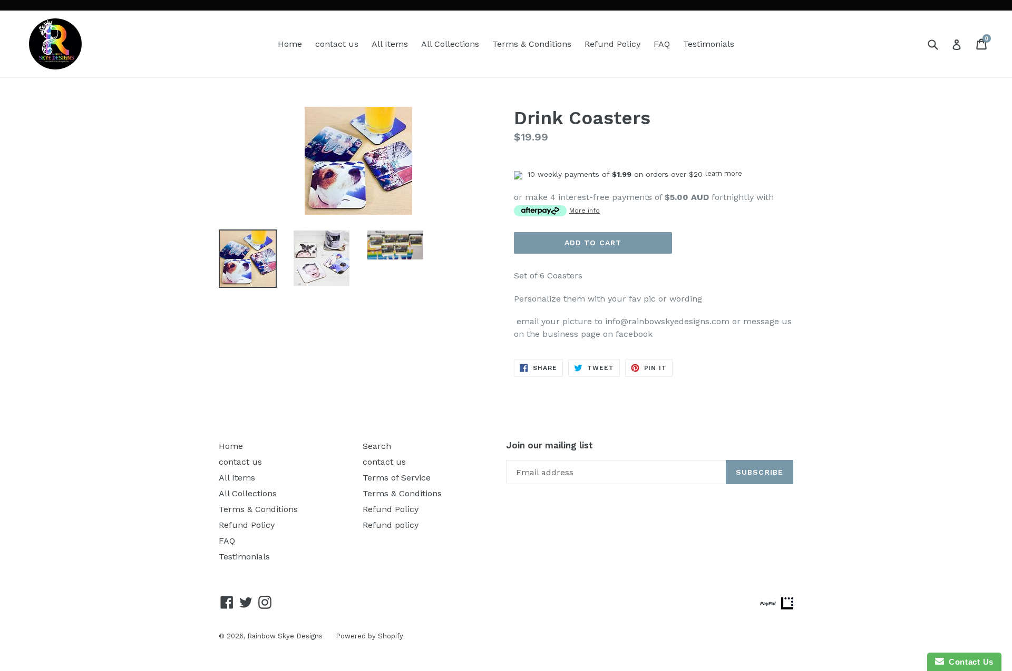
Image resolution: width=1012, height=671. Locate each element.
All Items (390, 44)
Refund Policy (612, 44)
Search (377, 446)
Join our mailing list (549, 445)
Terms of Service (397, 478)
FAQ (662, 44)
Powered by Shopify (369, 636)
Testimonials (708, 44)
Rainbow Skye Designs (285, 636)
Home (290, 44)
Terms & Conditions (531, 44)
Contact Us (969, 661)
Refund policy (391, 525)
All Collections (450, 44)
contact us (336, 44)
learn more (723, 173)
